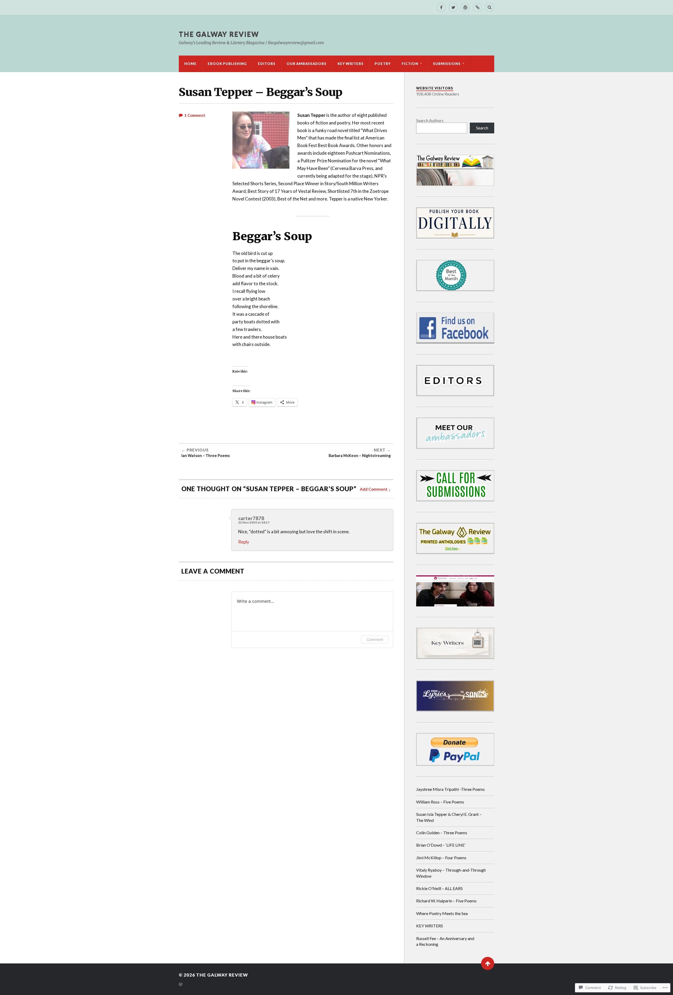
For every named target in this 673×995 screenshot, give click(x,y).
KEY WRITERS (429, 925)
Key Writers (351, 64)
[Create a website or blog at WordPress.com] (180, 985)
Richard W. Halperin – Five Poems (446, 900)
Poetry (383, 64)
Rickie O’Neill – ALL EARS (439, 888)
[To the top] (487, 963)
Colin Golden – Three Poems (441, 832)
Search (482, 127)
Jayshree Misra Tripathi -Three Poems (450, 789)
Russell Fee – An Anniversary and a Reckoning (445, 941)
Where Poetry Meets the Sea (442, 913)
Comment (375, 639)
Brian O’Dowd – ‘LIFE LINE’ (440, 844)
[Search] (489, 7)
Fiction (410, 64)
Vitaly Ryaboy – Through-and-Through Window (451, 872)
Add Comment (374, 489)
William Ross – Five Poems (440, 801)
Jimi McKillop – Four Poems (441, 857)
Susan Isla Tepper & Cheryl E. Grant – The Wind (449, 817)
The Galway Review (219, 34)
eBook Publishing (227, 64)
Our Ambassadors (307, 64)
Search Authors (429, 120)
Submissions (447, 64)
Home (190, 64)
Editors (267, 64)
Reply (243, 542)
